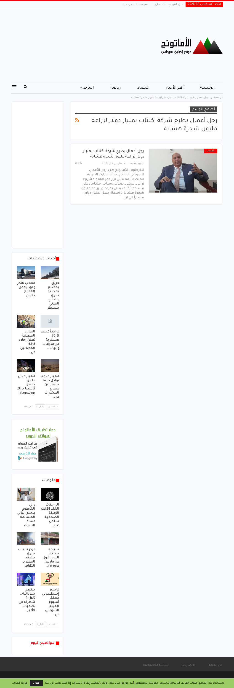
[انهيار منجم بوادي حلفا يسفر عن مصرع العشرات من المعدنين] (50, 365)
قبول (36, 683)
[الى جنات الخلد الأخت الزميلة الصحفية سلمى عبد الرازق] (50, 494)
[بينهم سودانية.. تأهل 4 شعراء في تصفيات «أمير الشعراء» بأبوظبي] (26, 579)
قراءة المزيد (19, 683)
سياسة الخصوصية (135, 4)
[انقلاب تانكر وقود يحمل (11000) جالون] (26, 272)
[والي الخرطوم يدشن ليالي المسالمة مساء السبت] (26, 494)
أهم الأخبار (175, 88)
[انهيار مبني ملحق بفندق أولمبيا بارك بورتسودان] (26, 365)
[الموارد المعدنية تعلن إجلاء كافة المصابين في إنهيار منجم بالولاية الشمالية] (26, 321)
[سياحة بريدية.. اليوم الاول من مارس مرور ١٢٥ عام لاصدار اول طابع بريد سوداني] (50, 538)
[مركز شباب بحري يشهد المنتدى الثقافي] (26, 538)
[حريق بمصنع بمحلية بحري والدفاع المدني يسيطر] (50, 272)
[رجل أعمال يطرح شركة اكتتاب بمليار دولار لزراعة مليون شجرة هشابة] (183, 171)
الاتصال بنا (158, 4)
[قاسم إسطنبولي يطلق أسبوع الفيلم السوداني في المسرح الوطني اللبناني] (50, 579)
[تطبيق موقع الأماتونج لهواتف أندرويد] (38, 445)
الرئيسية (207, 88)
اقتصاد (143, 88)
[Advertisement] (81, 46)
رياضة (115, 88)
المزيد (88, 88)
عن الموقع (175, 4)
